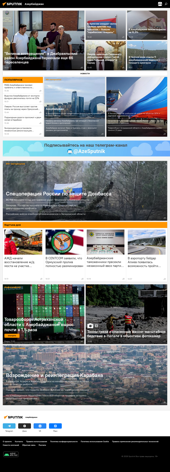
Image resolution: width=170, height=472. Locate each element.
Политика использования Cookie (95, 441)
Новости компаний (11, 445)
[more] (82, 67)
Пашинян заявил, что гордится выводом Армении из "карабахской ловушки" (48, 389)
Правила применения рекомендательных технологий (135, 441)
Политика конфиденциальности (64, 441)
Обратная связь (28, 445)
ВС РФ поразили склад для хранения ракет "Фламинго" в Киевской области (47, 199)
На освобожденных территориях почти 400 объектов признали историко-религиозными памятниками (46, 397)
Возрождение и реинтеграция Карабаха (54, 375)
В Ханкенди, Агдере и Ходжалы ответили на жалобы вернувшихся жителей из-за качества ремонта (47, 383)
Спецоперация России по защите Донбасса (59, 193)
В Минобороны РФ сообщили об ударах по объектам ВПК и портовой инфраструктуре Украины (134, 114)
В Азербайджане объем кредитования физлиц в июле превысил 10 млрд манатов (73, 114)
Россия (112, 109)
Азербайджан (55, 109)
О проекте (7, 441)
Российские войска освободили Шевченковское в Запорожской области (45, 213)
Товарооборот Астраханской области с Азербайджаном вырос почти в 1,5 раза (135, 129)
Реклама (42, 445)
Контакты (19, 441)
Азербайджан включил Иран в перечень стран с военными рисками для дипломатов (71, 129)
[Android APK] (11, 455)
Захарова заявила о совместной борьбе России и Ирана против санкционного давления (135, 122)
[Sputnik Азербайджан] (13, 6)
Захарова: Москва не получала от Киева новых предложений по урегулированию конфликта (41, 207)
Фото (89, 287)
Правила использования (36, 441)
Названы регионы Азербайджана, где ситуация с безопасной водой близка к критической (72, 122)
